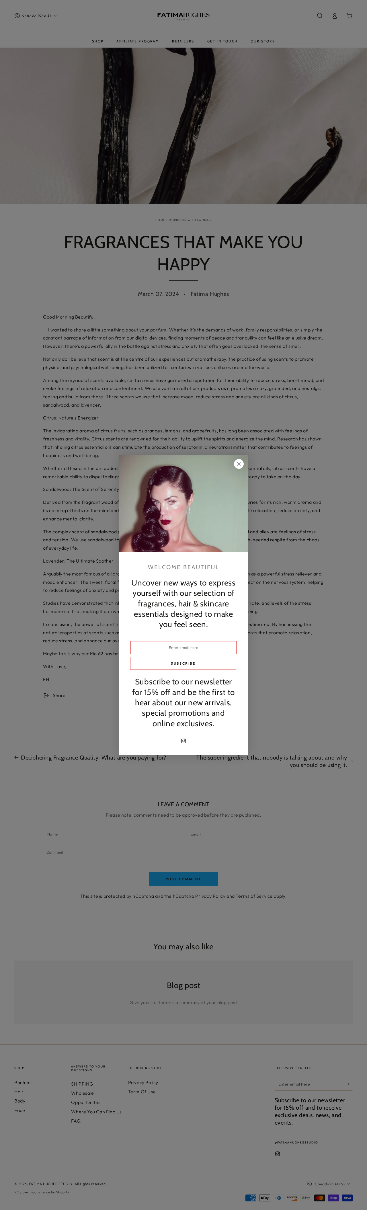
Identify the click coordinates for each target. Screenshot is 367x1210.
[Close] (239, 464)
